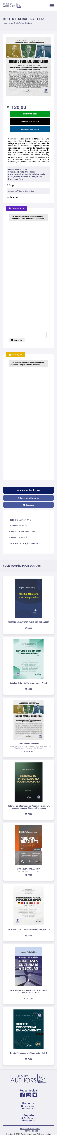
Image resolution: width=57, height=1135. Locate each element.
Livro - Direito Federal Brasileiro (20, 23)
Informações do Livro (29, 490)
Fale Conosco (29, 1106)
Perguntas (29, 1120)
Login (28, 583)
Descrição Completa (29, 498)
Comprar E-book (30, 114)
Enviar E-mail (29, 1109)
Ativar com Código (31, 122)
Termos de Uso (31, 1131)
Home (5, 23)
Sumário (29, 505)
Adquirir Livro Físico (30, 129)
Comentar (17, 340)
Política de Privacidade (30, 1128)
